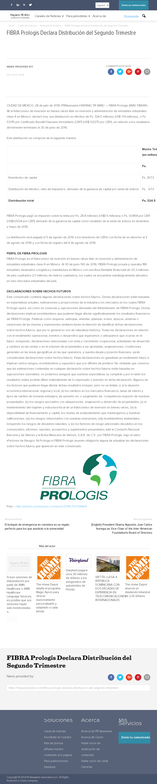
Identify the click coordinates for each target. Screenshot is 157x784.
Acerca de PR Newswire (96, 731)
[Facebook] (11, 4)
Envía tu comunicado (135, 737)
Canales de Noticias (48, 16)
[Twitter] (30, 4)
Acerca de (99, 16)
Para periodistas (76, 16)
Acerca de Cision (92, 737)
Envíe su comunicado (134, 5)
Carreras (86, 767)
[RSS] (24, 4)
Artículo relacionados (21, 546)
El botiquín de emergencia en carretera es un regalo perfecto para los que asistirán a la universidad (37, 526)
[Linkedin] (18, 4)
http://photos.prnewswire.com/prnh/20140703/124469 (51, 506)
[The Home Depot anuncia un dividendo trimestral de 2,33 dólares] (137, 567)
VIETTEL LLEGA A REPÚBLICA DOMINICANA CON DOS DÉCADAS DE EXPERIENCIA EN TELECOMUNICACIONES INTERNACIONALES (110, 589)
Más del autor (47, 546)
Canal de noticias (55, 731)
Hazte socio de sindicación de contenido (91, 749)
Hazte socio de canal (94, 761)
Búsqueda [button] (131, 16)
